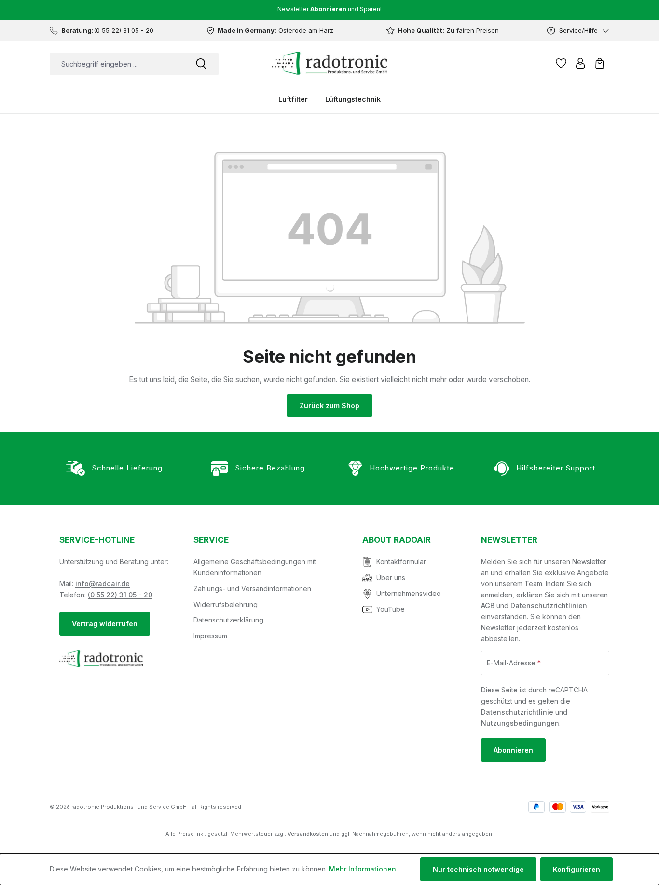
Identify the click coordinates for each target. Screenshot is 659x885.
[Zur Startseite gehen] (329, 63)
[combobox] (117, 64)
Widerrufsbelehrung (225, 604)
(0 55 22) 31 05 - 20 (120, 595)
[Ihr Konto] (580, 63)
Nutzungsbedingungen (520, 723)
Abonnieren (513, 750)
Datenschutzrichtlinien (548, 605)
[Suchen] (201, 64)
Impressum (210, 636)
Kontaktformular (401, 561)
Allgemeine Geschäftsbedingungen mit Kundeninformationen (254, 567)
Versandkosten (308, 833)
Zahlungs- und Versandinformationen (252, 588)
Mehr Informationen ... (366, 869)
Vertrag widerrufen (104, 624)
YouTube (390, 609)
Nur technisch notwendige (478, 869)
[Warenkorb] (599, 63)
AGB (487, 605)
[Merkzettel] (561, 63)
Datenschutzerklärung (228, 620)
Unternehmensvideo (408, 593)
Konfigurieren (576, 869)
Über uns (390, 577)
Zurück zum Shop (329, 405)
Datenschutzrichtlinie (517, 712)
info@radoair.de (102, 584)
